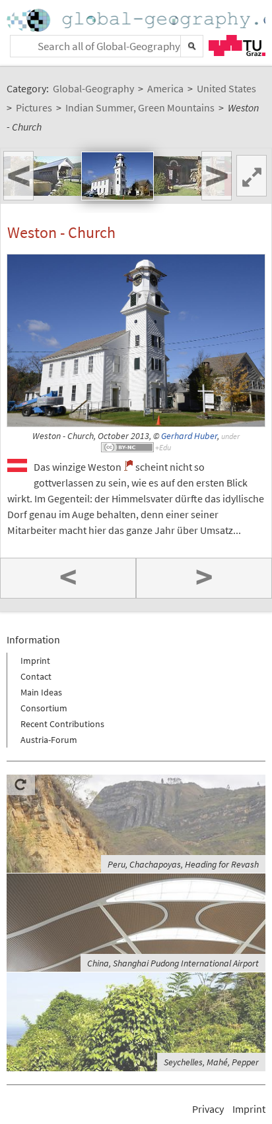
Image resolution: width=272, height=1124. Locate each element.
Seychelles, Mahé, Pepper (211, 1062)
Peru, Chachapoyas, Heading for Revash (183, 864)
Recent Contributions (62, 724)
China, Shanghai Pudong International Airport (173, 963)
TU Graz (237, 45)
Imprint (35, 660)
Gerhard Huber (189, 436)
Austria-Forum (48, 740)
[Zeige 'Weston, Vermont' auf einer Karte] (128, 465)
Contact (35, 676)
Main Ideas (41, 692)
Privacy (208, 1108)
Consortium (43, 708)
